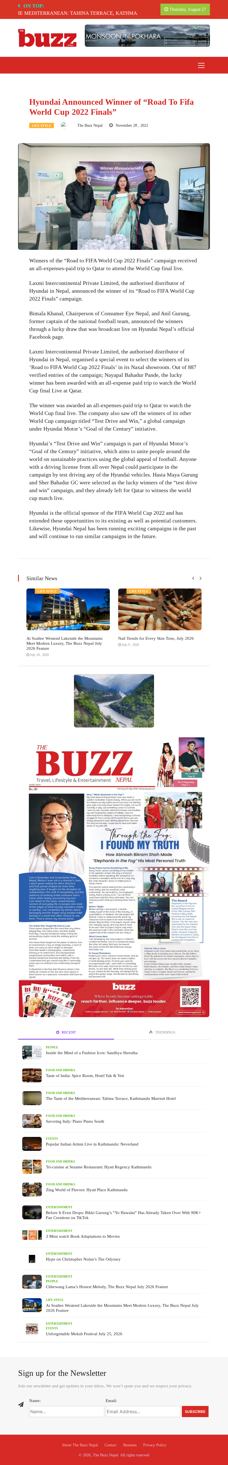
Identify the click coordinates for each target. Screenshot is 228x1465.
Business (130, 1445)
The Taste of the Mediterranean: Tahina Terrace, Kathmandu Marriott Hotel (111, 1098)
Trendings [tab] (164, 1032)
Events (52, 1138)
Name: (35, 1400)
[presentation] (193, 578)
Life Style (41, 125)
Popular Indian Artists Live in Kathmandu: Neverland (92, 1144)
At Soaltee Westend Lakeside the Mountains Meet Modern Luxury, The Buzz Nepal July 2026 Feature (64, 643)
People (52, 1047)
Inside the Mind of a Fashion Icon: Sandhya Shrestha (92, 1053)
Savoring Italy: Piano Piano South (75, 1121)
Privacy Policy (154, 1445)
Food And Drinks (60, 1070)
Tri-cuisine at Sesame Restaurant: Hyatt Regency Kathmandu (99, 1167)
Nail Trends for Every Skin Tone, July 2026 (156, 638)
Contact (111, 1445)
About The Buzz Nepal (80, 1445)
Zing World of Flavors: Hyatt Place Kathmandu (87, 1190)
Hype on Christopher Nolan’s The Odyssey (83, 1259)
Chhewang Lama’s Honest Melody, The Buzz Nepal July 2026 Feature (107, 1287)
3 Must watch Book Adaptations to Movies (83, 1236)
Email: (111, 1400)
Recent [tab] (68, 1032)
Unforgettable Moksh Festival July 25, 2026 (84, 1334)
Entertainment (59, 1207)
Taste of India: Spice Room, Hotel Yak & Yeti (85, 1075)
